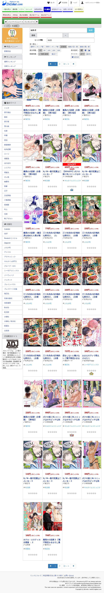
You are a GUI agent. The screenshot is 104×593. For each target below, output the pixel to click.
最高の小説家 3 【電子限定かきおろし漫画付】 (32, 113)
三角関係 (7, 200)
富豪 (5, 186)
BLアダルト (8, 219)
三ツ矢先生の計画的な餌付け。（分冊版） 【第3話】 (90, 297)
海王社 (27, 119)
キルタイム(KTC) (10, 261)
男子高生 (7, 112)
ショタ (6, 108)
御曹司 (6, 182)
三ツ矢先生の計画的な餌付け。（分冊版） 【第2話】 (31, 358)
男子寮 (6, 122)
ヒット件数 (39, 40)
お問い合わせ (69, 576)
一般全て (53, 54)
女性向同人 (38, 9)
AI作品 (15, 15)
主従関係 (7, 195)
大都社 (6, 317)
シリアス (7, 168)
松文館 (47, 181)
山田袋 (27, 545)
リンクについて (36, 576)
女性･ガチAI (67, 9)
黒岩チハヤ (68, 361)
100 (49, 50)
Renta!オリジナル (10, 238)
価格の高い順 (85, 47)
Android (76, 57)
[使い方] (49, 1)
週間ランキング (10, 62)
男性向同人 (7, 15)
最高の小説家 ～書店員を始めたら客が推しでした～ (32, 235)
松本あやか (49, 238)
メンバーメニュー (15, 22)
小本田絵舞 (68, 176)
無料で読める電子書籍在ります (12, 39)
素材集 (15, 9)
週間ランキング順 (36, 47)
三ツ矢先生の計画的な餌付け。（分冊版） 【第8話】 (71, 235)
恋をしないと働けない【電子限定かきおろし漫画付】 (71, 358)
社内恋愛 (7, 149)
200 (53, 50)
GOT (6, 234)
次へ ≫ (66, 64)
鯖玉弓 (47, 176)
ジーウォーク (9, 275)
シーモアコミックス (91, 365)
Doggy (91, 361)
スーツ (6, 154)
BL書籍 (47, 9)
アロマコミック (10, 257)
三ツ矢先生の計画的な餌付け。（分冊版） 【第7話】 (90, 235)
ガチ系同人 (79, 9)
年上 (5, 209)
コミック (29, 9)
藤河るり (28, 115)
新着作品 (7, 51)
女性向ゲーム (56, 9)
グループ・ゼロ (10, 266)
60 (45, 50)
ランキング (29, 22)
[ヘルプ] (71, 1)
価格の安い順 (73, 47)
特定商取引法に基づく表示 (53, 576)
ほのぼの (7, 163)
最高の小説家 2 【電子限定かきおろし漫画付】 (51, 542)
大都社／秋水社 (10, 321)
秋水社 (6, 307)
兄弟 (5, 214)
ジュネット (8, 280)
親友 (5, 117)
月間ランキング (10, 66)
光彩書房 (7, 303)
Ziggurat (7, 243)
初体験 (6, 205)
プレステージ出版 (10, 289)
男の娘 (6, 126)
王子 (5, 191)
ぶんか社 (48, 242)
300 (58, 50)
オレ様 (6, 177)
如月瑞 (86, 361)
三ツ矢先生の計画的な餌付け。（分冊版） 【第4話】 (71, 297)
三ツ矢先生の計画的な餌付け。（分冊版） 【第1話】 (51, 358)
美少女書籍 (24, 15)
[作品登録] (60, 1)
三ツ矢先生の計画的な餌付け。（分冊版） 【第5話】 (51, 297)
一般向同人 (7, 9)
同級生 (6, 172)
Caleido (7, 229)
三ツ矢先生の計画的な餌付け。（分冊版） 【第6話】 (31, 297)
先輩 (5, 131)
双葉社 (27, 549)
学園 (5, 135)
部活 (5, 140)
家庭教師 (7, 145)
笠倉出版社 (8, 298)
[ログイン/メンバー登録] (83, 1)
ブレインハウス (10, 284)
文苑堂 (6, 331)
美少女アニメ (46, 15)
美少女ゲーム (34, 15)
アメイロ (7, 252)
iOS (89, 54)
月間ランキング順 (52, 47)
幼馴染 (6, 159)
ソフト (21, 9)
